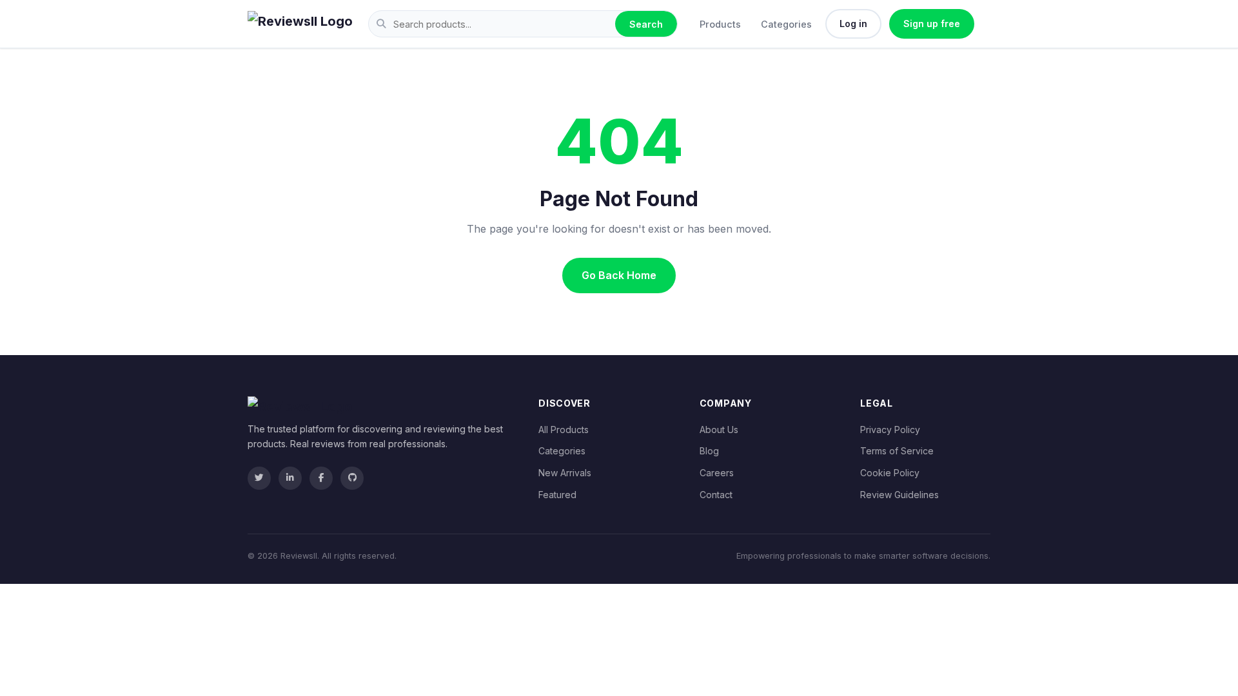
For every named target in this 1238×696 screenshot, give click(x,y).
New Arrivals (564, 472)
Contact (716, 494)
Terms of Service (897, 450)
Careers (717, 472)
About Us (719, 429)
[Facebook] (321, 478)
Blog (709, 450)
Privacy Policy (890, 429)
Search (646, 24)
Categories (786, 24)
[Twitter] (259, 478)
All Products (563, 429)
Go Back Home (619, 275)
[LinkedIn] (290, 478)
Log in (853, 23)
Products (720, 24)
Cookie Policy (889, 472)
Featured (557, 494)
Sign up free (931, 23)
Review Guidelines (899, 494)
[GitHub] (352, 478)
